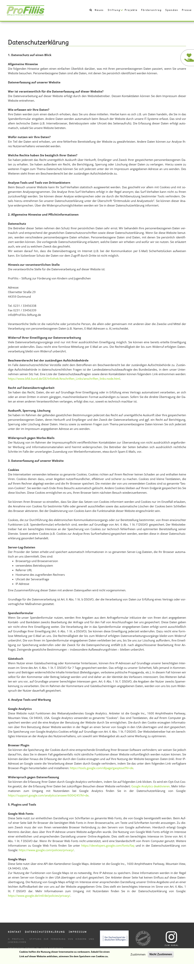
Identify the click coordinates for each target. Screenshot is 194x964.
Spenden (171, 10)
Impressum (78, 931)
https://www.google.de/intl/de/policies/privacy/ (39, 896)
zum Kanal (172, 945)
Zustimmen (138, 954)
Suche (89, 11)
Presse (187, 10)
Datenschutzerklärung (45, 931)
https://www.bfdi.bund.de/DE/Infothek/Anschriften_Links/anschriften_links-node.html (64, 378)
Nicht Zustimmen (160, 954)
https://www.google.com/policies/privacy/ (46, 850)
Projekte (131, 10)
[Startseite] (26, 10)
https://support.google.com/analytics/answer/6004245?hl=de (48, 795)
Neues (99, 10)
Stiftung (114, 10)
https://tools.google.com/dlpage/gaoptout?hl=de (101, 768)
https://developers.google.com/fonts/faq (107, 845)
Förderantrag (151, 10)
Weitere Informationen (34, 960)
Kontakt (14, 931)
